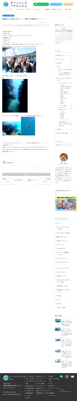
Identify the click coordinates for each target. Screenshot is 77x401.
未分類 (64, 129)
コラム (64, 67)
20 (56, 38)
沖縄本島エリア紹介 (62, 286)
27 (56, 40)
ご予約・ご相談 (61, 307)
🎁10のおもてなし (62, 237)
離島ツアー (63, 101)
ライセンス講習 (65, 105)
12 (71, 34)
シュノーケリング (64, 120)
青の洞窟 (63, 113)
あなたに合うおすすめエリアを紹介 (63, 281)
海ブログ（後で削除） (64, 133)
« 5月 (56, 43)
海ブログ (68, 9)
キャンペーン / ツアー (23, 9)
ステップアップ (65, 107)
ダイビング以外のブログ (65, 124)
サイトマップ (53, 395)
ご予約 (27, 398)
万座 (62, 90)
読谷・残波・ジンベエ (65, 93)
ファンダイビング (65, 83)
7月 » (60, 43)
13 (56, 36)
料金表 (47, 9)
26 (71, 38)
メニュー (37, 9)
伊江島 (62, 84)
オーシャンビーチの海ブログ (8, 15)
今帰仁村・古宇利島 (65, 88)
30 (63, 40)
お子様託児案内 (30, 388)
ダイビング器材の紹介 (65, 72)
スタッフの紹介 (30, 378)
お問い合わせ (57, 4)
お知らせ (64, 63)
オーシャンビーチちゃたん (18, 4)
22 (61, 38)
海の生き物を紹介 (65, 122)
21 (58, 38)
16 (63, 36)
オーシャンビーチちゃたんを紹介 (63, 228)
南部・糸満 (63, 98)
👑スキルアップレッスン (63, 263)
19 (71, 36)
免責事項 (52, 393)
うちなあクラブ (61, 248)
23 (63, 38)
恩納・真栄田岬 (64, 91)
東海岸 (62, 96)
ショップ (8, 9)
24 (66, 38)
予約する (69, 4)
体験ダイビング (65, 109)
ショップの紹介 (30, 376)
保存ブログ (65, 126)
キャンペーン (64, 59)
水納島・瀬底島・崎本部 (66, 86)
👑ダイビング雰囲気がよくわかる (63, 253)
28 (58, 40)
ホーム (59, 223)
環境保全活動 (29, 393)
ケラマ (62, 100)
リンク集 (28, 395)
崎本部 (62, 115)
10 (66, 34)
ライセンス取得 (41, 383)
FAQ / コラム (56, 9)
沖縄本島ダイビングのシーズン (63, 291)
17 (66, 36)
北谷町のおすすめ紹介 (65, 74)
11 (68, 34)
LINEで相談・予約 (42, 4)
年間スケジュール (64, 55)
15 (61, 36)
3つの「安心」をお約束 (63, 233)
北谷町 (62, 95)
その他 (62, 103)
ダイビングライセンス (63, 268)
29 (61, 40)
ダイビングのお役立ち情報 (65, 70)
